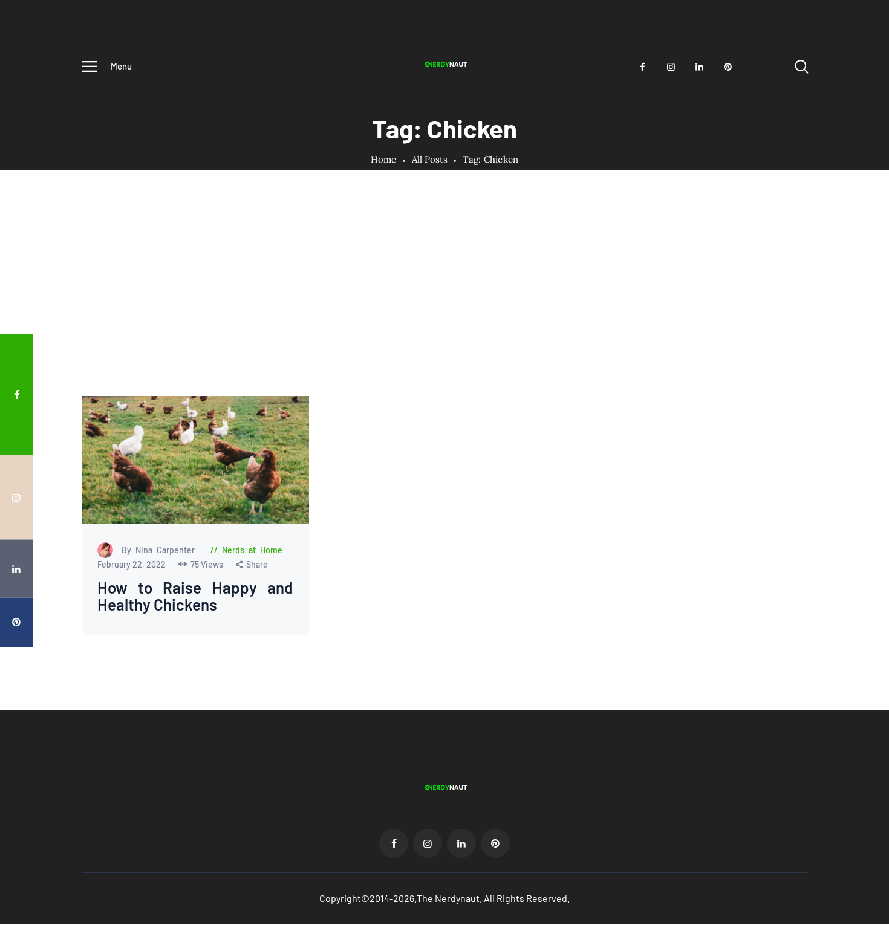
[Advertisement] (444, 305)
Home (384, 159)
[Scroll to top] (862, 485)
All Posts (430, 159)
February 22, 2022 (132, 564)
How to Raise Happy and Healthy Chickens (195, 596)
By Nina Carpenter (161, 550)
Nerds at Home (252, 550)
